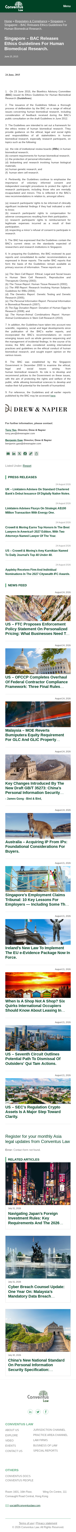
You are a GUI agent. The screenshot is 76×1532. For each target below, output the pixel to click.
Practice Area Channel (50, 1434)
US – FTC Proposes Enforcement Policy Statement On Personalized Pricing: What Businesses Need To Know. (36, 631)
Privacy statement (46, 1523)
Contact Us (13, 1450)
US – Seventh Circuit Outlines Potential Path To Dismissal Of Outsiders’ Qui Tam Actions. (32, 1059)
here (52, 395)
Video (9, 1440)
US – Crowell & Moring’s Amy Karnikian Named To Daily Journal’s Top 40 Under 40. (36, 552)
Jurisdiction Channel (49, 1429)
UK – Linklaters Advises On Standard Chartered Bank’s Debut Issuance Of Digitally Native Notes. (37, 491)
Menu (67, 6)
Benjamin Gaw (13, 440)
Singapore (56, 21)
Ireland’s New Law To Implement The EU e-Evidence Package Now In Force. (37, 953)
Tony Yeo (10, 430)
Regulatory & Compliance (31, 21)
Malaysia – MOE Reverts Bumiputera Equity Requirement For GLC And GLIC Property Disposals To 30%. (34, 737)
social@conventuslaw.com (25, 1505)
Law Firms (40, 1440)
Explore (11, 1435)
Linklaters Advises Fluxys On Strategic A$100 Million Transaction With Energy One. (35, 510)
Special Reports (45, 1450)
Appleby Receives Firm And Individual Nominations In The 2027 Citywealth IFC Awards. (37, 571)
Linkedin (30, 1411)
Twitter (38, 1411)
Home (8, 21)
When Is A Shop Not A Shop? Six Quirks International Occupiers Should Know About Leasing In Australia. (35, 1008)
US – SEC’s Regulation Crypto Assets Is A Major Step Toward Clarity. (33, 1112)
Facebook (45, 1411)
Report (27, 465)
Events (10, 1445)
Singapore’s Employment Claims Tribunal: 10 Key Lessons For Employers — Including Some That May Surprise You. (37, 902)
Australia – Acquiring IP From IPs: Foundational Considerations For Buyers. (36, 847)
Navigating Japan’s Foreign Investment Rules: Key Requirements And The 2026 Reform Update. (33, 1220)
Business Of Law (45, 1445)
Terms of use (26, 1523)
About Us (12, 1429)
